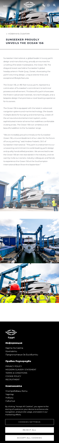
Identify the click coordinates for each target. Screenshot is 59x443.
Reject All (29, 430)
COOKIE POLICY (13, 376)
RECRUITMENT (12, 379)
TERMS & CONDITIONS (16, 373)
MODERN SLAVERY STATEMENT (20, 369)
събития (10, 401)
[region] (29, 422)
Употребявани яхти (16, 391)
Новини (9, 397)
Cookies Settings (29, 422)
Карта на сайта (14, 348)
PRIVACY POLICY (13, 366)
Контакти (11, 351)
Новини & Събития (19, 34)
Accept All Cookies (29, 438)
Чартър (9, 394)
